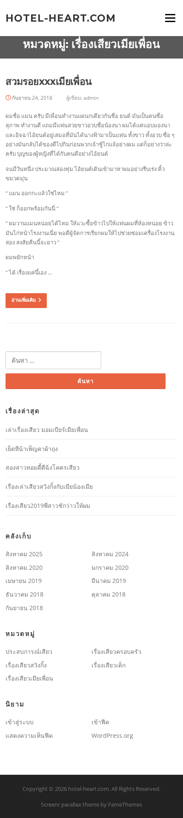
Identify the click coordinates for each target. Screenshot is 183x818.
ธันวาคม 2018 (24, 594)
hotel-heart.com (61, 18)
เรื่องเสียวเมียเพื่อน (29, 678)
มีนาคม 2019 (109, 581)
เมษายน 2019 (24, 581)
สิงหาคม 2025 (24, 554)
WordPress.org (112, 735)
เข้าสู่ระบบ (20, 722)
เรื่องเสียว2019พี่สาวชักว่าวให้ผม (48, 505)
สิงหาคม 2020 (24, 567)
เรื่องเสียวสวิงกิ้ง (26, 665)
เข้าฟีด (100, 722)
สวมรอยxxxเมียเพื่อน (49, 81)
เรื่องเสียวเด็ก (109, 665)
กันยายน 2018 (24, 608)
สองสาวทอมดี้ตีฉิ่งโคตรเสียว (43, 467)
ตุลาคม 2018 (109, 594)
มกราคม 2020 (110, 567)
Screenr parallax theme (70, 804)
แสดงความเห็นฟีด (29, 735)
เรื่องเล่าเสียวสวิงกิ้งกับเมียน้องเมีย (49, 486)
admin (90, 97)
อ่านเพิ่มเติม (23, 300)
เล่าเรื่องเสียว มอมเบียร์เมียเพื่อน (47, 430)
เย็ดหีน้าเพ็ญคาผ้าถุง (32, 449)
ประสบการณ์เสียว (29, 651)
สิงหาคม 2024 (110, 554)
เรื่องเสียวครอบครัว (116, 651)
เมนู (167, 18)
